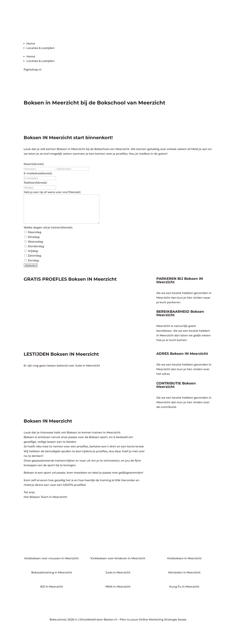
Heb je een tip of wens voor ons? (52, 192)
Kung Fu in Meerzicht (184, 586)
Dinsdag (34, 237)
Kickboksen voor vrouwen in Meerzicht (51, 558)
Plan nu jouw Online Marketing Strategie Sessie (153, 619)
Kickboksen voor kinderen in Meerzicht (118, 558)
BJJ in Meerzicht (51, 586)
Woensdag (35, 241)
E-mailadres (38, 173)
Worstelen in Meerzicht (184, 572)
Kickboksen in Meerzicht (184, 558)
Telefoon (35, 182)
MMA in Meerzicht (118, 586)
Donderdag (36, 246)
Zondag (33, 260)
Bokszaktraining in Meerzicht (51, 572)
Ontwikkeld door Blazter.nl (98, 619)
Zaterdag (34, 255)
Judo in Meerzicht (118, 572)
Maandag (34, 232)
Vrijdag (33, 251)
